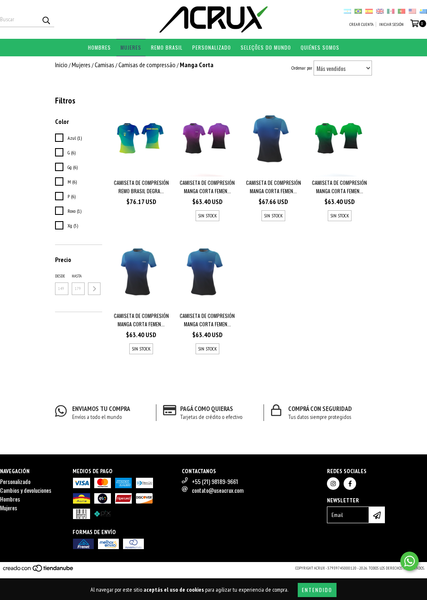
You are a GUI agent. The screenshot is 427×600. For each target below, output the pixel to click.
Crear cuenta (361, 24)
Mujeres (131, 47)
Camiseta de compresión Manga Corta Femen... (207, 186)
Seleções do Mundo (266, 47)
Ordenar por (301, 68)
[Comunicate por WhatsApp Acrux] (409, 561)
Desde (60, 276)
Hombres (99, 47)
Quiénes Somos (320, 47)
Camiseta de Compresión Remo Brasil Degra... (141, 186)
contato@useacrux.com (218, 490)
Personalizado (211, 47)
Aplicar (94, 288)
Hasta (77, 276)
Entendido (317, 589)
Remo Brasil (167, 47)
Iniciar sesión (391, 24)
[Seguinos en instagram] (333, 483)
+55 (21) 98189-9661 (215, 481)
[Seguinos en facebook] (350, 483)
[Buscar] (46, 19)
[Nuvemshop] (38, 570)
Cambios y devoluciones (25, 490)
